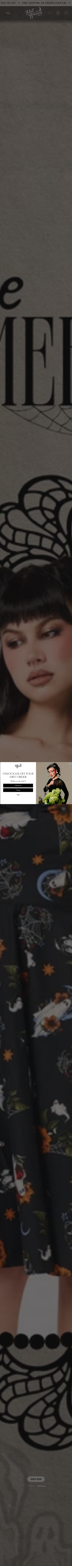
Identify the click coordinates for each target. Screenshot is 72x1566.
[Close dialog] (70, 763)
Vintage (18, 790)
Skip (18, 794)
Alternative (18, 785)
